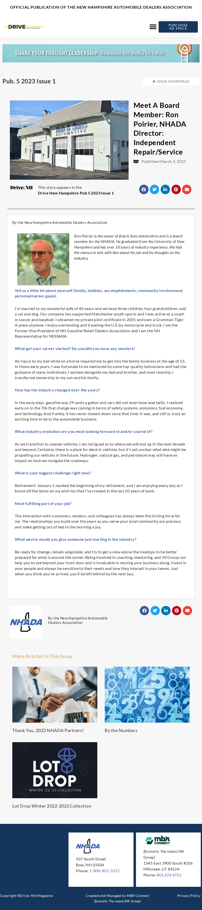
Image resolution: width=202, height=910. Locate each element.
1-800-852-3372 (104, 870)
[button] (153, 26)
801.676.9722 (169, 874)
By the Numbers (121, 730)
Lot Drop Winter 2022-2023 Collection (51, 806)
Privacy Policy (189, 895)
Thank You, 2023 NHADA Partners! (48, 730)
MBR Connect (138, 895)
